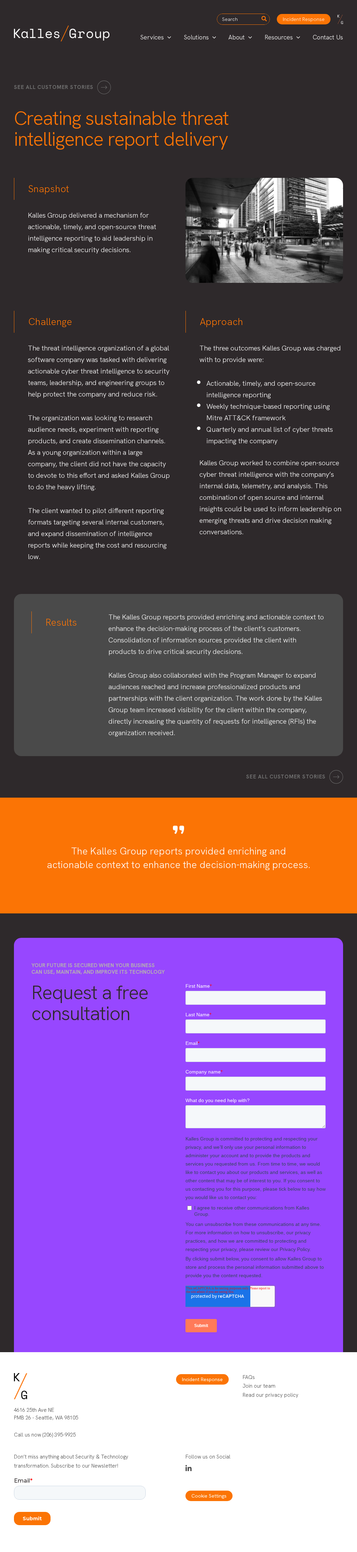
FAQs (249, 1377)
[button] (304, 19)
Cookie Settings (209, 1496)
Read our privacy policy (270, 1395)
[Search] (264, 19)
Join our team (259, 1386)
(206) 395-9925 (59, 1434)
